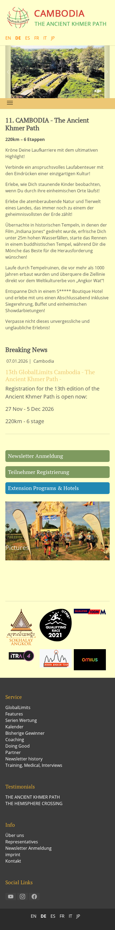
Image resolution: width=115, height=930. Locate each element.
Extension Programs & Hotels (43, 488)
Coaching (14, 740)
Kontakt (13, 861)
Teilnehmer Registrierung (38, 472)
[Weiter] (104, 71)
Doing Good (17, 746)
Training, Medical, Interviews (33, 765)
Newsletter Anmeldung (35, 456)
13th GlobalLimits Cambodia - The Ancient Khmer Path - (50, 375)
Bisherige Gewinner (25, 733)
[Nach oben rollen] (103, 918)
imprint (12, 855)
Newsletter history (24, 759)
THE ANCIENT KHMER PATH (32, 797)
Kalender (14, 727)
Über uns (14, 835)
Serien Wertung (21, 720)
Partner (13, 752)
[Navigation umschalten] (9, 102)
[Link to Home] (57, 17)
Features (14, 714)
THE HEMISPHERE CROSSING (34, 803)
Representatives (21, 842)
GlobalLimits (17, 707)
